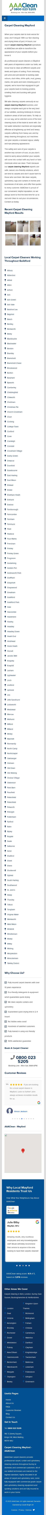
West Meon (11, 924)
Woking (10, 949)
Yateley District (13, 963)
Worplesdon (12, 953)
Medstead (11, 710)
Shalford (10, 856)
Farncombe (12, 514)
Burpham (11, 378)
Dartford (28, 1343)
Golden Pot (12, 568)
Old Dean (11, 768)
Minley (9, 734)
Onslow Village (13, 778)
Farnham (10, 519)
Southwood (12, 885)
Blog (8, 1414)
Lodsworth (11, 705)
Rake (9, 827)
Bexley (9, 1382)
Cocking (10, 422)
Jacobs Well (12, 656)
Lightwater (11, 675)
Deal (9, 1313)
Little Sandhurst (13, 700)
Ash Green (11, 300)
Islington (28, 1377)
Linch (9, 680)
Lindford (10, 685)
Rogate (10, 836)
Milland (10, 729)
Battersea (29, 1362)
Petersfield (11, 797)
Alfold (9, 280)
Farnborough (12, 509)
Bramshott (11, 358)
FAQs (8, 1407)
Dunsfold (11, 466)
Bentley (10, 324)
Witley (9, 944)
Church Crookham (14, 412)
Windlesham (12, 934)
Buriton (10, 373)
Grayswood (12, 587)
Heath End (11, 636)
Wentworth (11, 919)
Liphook (10, 690)
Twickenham (30, 1357)
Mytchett (10, 739)
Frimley (10, 548)
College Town (13, 427)
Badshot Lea (12, 309)
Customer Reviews (13, 1410)
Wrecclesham (12, 958)
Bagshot (10, 314)
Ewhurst (10, 500)
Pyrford (10, 822)
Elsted (9, 490)
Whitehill (10, 929)
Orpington (11, 1377)
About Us (10, 1403)
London (27, 1294)
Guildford (11, 597)
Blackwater (11, 344)
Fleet (9, 529)
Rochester (11, 1333)
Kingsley (10, 661)
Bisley (9, 334)
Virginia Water (13, 914)
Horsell (10, 651)
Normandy (11, 744)
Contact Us (10, 1417)
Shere (9, 866)
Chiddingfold (12, 392)
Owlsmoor (11, 783)
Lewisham (29, 1367)
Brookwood (12, 368)
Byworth (10, 383)
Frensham (11, 544)
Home (8, 1400)
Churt (9, 417)
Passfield (11, 792)
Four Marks (12, 539)
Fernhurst (11, 524)
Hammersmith (13, 1357)
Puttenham (11, 817)
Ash (8, 295)
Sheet (9, 861)
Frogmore (11, 558)
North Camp (12, 749)
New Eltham (12, 1352)
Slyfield (10, 875)
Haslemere (11, 617)
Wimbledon (11, 1343)
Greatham (11, 592)
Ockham (10, 763)
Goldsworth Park (14, 573)
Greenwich (29, 1382)
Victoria (10, 1318)
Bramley (10, 353)
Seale (9, 841)
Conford (10, 431)
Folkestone (30, 1372)
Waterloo (29, 1338)
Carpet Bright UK (28, 1505)
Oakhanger (11, 758)
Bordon (10, 348)
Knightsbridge (31, 1352)
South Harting (13, 880)
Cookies (14, 1510)
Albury (10, 270)
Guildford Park (13, 602)
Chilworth (11, 397)
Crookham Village (14, 451)
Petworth (11, 807)
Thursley (10, 900)
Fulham (28, 1323)
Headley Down (13, 631)
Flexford (10, 534)
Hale (9, 607)
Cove (9, 436)
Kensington (11, 1323)
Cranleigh (11, 441)
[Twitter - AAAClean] (34, 1510)
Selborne (11, 846)
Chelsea (28, 1328)
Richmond (29, 1313)
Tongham (11, 909)
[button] (13, 1119)
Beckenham (12, 1362)
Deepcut (10, 461)
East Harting (12, 475)
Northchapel (12, 753)
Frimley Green (13, 553)
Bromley (10, 1328)
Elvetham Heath (13, 495)
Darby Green (12, 456)
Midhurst (10, 719)
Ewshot (10, 505)
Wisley (9, 939)
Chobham (11, 402)
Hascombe (11, 612)
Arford (10, 290)
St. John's (11, 890)
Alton (9, 285)
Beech (9, 319)
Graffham (11, 578)
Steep (9, 895)
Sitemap (29, 1510)
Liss (8, 695)
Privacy (21, 1510)
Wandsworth (12, 1367)
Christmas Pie (12, 407)
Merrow (10, 714)
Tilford (10, 905)
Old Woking (12, 773)
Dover (9, 1338)
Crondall (10, 446)
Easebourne (12, 470)
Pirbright (10, 812)
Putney (10, 1347)
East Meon (11, 480)
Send (9, 851)
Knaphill (10, 666)
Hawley (10, 622)
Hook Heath (12, 646)
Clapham (29, 1347)
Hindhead (11, 641)
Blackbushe (12, 339)
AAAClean (15, 1501)
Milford (10, 724)
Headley (10, 627)
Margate (10, 1372)
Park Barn (11, 788)
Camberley (11, 388)
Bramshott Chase (14, 363)
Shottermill (11, 870)
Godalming (11, 563)
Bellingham (29, 1318)
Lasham (10, 670)
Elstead (10, 485)
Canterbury (30, 1333)
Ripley (9, 831)
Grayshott (11, 583)
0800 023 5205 (24, 9)
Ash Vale (10, 305)
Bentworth (11, 329)
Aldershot (11, 275)
